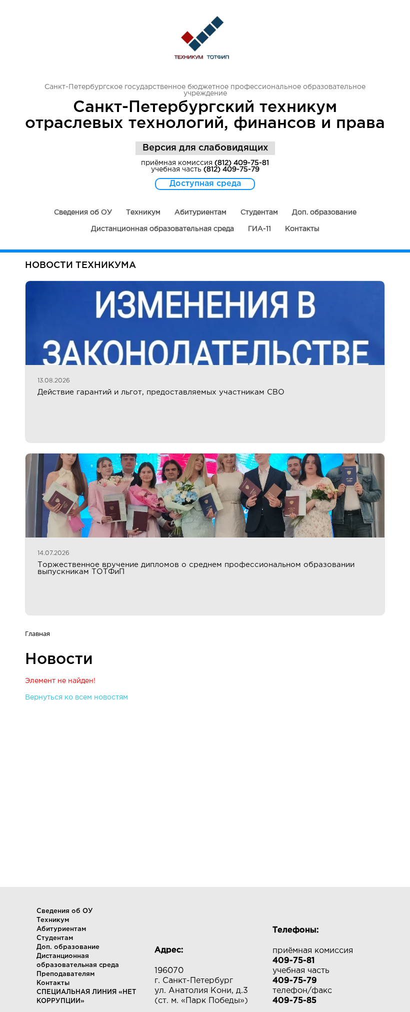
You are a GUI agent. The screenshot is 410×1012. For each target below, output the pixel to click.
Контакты (302, 229)
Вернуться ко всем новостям (76, 697)
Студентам (259, 213)
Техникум (143, 213)
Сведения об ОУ (83, 213)
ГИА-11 (259, 229)
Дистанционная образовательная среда (162, 229)
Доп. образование (324, 213)
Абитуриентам (200, 213)
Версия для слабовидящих (205, 148)
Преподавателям (65, 974)
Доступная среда (205, 184)
